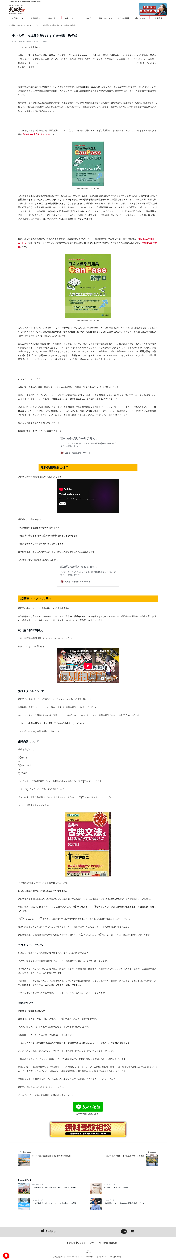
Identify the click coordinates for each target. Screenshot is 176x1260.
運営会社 (89, 1257)
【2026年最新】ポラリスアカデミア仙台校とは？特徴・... (55, 1203)
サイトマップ (101, 1257)
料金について (70, 18)
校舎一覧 (52, 18)
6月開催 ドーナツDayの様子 (116, 1187)
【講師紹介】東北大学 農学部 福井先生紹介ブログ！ (125, 1203)
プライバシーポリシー (74, 1257)
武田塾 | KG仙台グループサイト (22, 25)
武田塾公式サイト (116, 1257)
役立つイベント (105, 18)
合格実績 (34, 18)
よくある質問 (123, 18)
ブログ (88, 18)
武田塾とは (16, 18)
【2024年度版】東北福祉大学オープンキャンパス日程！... (55, 1187)
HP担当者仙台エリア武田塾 (37, 41)
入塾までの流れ (140, 18)
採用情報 (158, 18)
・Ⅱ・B (36, 134)
